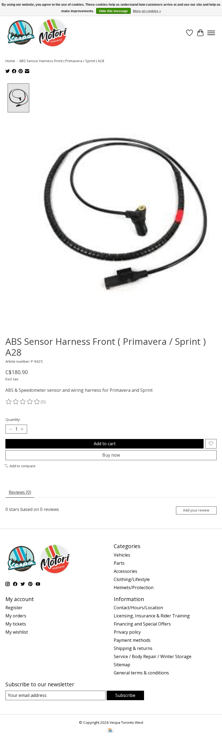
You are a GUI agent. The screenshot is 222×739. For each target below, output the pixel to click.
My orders (15, 616)
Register (13, 608)
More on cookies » (147, 11)
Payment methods (132, 640)
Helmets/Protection (134, 587)
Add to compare (22, 465)
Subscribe (125, 695)
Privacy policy (127, 632)
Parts (119, 563)
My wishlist (16, 632)
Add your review (196, 510)
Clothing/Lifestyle (132, 579)
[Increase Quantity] (21, 428)
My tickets (15, 624)
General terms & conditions (141, 673)
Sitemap (122, 665)
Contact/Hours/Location (138, 608)
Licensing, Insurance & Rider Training (152, 616)
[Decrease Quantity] (10, 428)
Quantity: (13, 419)
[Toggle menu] (211, 32)
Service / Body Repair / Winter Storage (152, 656)
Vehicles (122, 555)
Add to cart (105, 444)
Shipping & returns (133, 648)
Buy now (111, 455)
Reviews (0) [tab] (20, 492)
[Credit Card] (110, 731)
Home (10, 60)
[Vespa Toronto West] (37, 32)
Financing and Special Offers (142, 624)
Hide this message (113, 11)
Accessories (125, 571)
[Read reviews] (23, 402)
